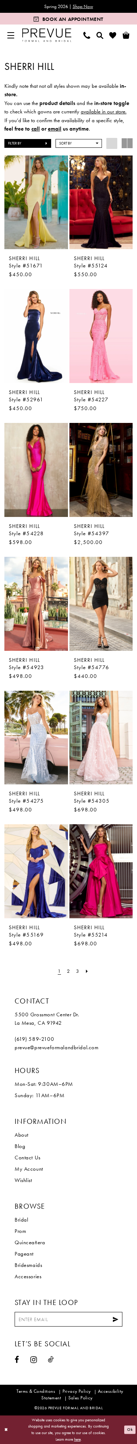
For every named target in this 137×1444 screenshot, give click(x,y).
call (35, 128)
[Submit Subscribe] (115, 1319)
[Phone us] (87, 35)
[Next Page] (87, 971)
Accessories (28, 1276)
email (54, 128)
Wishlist (23, 1180)
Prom (20, 1231)
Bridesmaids (28, 1265)
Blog (20, 1146)
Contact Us (28, 1157)
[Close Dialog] (6, 1429)
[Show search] (100, 35)
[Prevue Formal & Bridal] (47, 35)
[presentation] (36, 202)
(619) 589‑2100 (34, 1039)
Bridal (21, 1219)
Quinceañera (30, 1242)
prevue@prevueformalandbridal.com (57, 1047)
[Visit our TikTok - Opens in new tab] (51, 1359)
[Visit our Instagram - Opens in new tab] (33, 1360)
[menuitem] (11, 35)
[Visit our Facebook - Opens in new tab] (17, 1360)
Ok (130, 1429)
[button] (11, 35)
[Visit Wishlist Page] (112, 35)
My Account (29, 1169)
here (77, 1439)
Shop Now (83, 6)
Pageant (24, 1253)
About (21, 1135)
